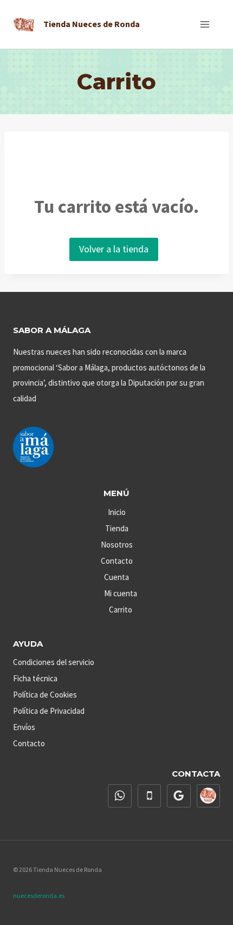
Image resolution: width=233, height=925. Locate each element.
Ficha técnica (35, 678)
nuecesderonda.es (38, 895)
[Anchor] (209, 796)
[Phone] (149, 796)
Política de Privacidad (49, 711)
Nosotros (117, 544)
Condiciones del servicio (53, 662)
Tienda (116, 528)
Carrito (120, 609)
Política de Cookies (45, 694)
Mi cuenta (120, 593)
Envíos (24, 727)
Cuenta (116, 577)
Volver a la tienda (113, 249)
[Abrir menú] (205, 24)
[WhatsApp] (120, 796)
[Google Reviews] (179, 796)
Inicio (117, 512)
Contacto (117, 561)
